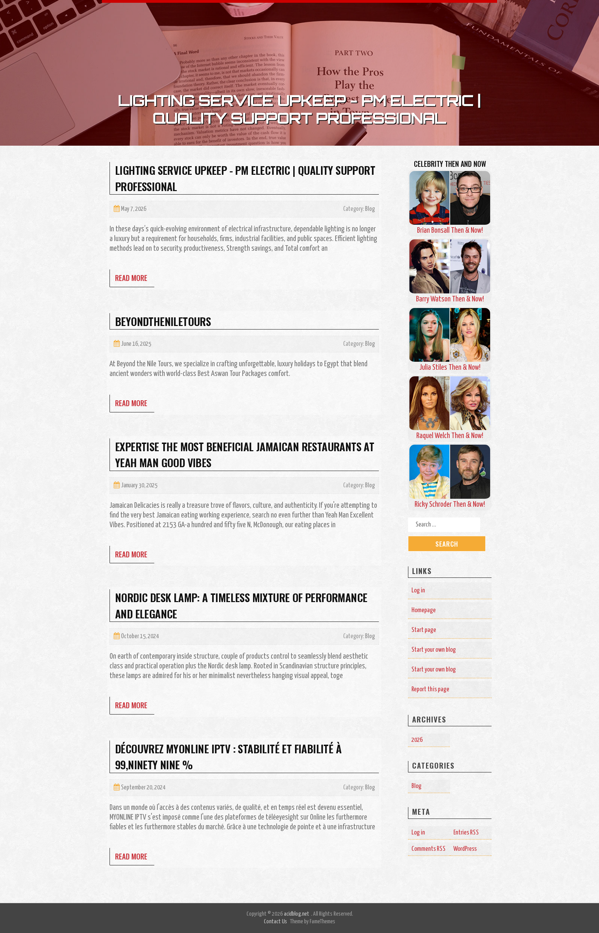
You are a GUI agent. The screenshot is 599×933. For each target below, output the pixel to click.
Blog (370, 209)
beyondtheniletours (163, 321)
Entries (466, 832)
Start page (423, 630)
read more (131, 277)
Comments (428, 849)
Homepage (423, 610)
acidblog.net (296, 914)
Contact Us (275, 922)
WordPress (465, 849)
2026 (417, 740)
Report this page (430, 689)
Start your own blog (433, 650)
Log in (418, 590)
